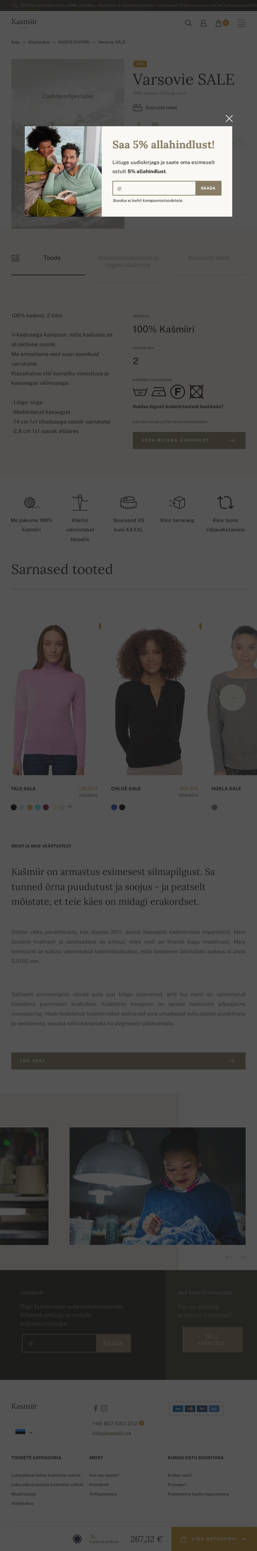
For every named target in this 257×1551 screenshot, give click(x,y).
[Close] (227, 118)
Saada (208, 188)
